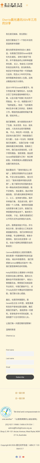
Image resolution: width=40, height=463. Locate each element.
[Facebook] (17, 457)
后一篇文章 (20, 398)
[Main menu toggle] (27, 5)
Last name (10, 358)
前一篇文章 (20, 393)
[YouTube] (23, 457)
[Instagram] (20, 457)
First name (10, 350)
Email (8, 367)
